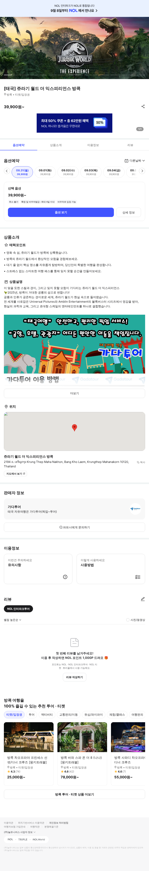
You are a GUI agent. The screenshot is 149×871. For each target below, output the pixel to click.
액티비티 (47, 714)
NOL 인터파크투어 (18, 608)
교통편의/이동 (68, 714)
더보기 (74, 393)
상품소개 (56, 145)
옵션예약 (18, 145)
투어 (32, 714)
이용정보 (93, 145)
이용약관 (8, 822)
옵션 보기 (61, 212)
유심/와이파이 (93, 714)
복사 (142, 462)
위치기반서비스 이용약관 (31, 822)
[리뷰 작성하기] (142, 599)
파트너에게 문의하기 (76, 527)
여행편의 (137, 714)
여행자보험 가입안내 (14, 826)
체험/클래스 (117, 714)
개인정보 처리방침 (58, 822)
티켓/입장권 (14, 714)
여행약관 (35, 826)
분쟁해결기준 (51, 826)
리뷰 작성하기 (74, 677)
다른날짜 (135, 160)
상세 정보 (128, 212)
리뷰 (130, 145)
